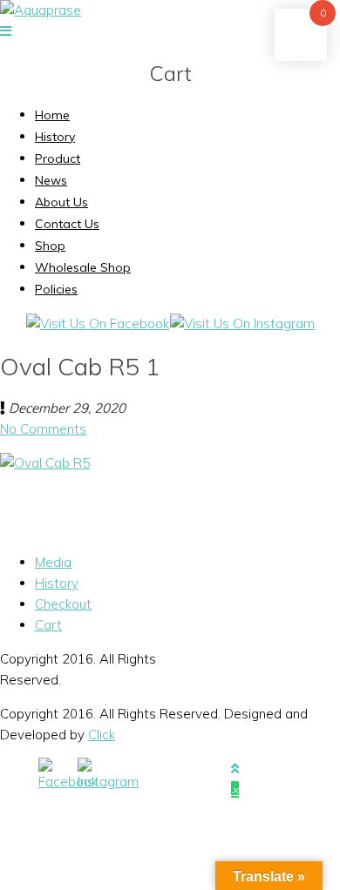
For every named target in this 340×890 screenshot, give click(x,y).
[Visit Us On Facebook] (97, 323)
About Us (61, 202)
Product (57, 158)
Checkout (63, 604)
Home (52, 115)
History (55, 137)
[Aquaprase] (40, 10)
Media (53, 562)
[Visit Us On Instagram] (242, 323)
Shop (50, 245)
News (51, 180)
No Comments (43, 429)
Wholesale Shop (83, 267)
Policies (56, 289)
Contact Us (67, 224)
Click (101, 734)
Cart (48, 625)
